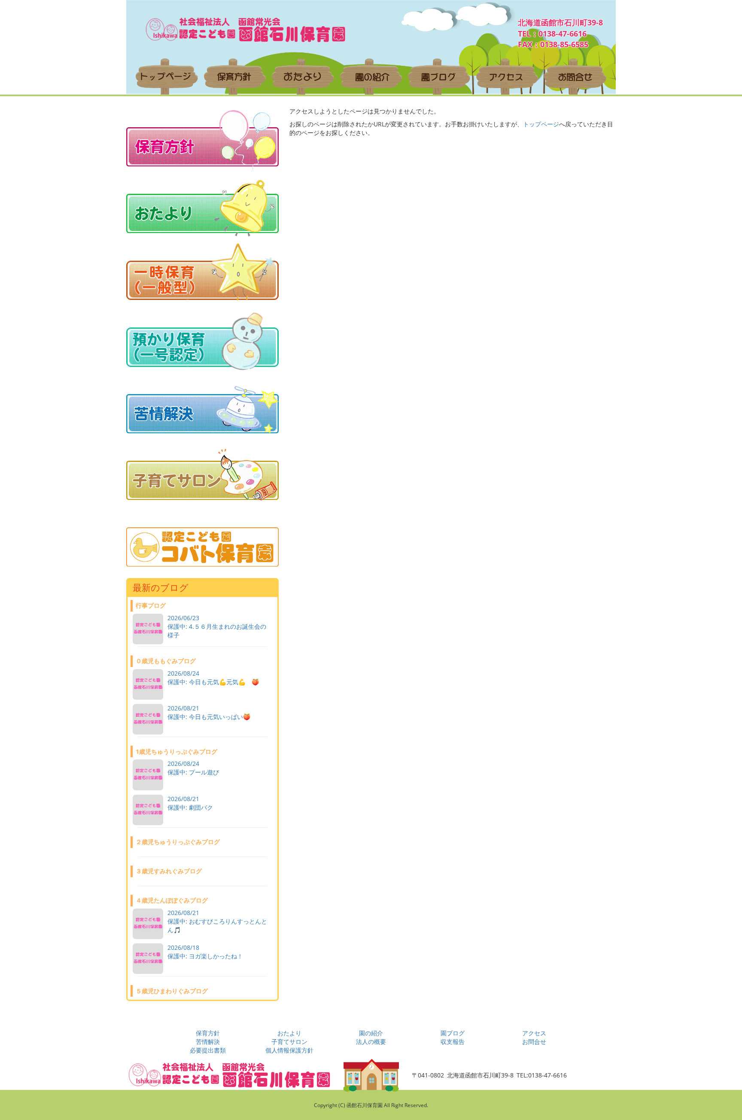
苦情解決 (208, 1041)
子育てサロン (289, 1041)
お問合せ (534, 1041)
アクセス (534, 1033)
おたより (289, 1033)
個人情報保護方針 (289, 1050)
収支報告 (453, 1041)
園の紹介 (371, 1033)
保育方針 (208, 1033)
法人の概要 (371, 1041)
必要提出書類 (208, 1050)
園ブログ (453, 1033)
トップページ (541, 124)
